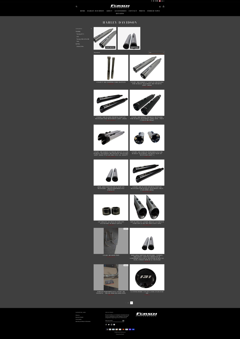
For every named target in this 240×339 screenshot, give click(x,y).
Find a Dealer (79, 319)
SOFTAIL (78, 44)
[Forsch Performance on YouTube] (114, 324)
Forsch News (153, 11)
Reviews (120, 13)
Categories (79, 28)
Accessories (120, 11)
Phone (142, 11)
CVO (78, 36)
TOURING (78, 31)
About (109, 11)
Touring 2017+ (80, 34)
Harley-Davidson (95, 11)
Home (82, 11)
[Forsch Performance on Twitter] (109, 324)
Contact (133, 11)
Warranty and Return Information (83, 321)
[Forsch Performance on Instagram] (111, 324)
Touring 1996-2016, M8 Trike (83, 40)
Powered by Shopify (120, 334)
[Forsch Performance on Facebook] (106, 324)
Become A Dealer (79, 317)
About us (78, 315)
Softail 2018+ (80, 46)
